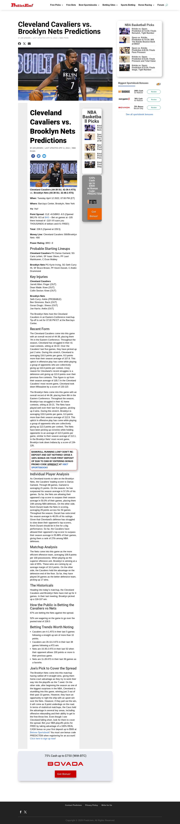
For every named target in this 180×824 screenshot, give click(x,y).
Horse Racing (145, 5)
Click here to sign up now (42, 738)
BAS (47, 217)
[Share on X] (24, 43)
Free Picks (55, 5)
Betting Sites (109, 5)
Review (154, 92)
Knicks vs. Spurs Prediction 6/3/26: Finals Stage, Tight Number (143, 67)
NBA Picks (64, 38)
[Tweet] (39, 156)
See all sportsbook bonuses (139, 114)
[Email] (44, 156)
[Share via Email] (29, 43)
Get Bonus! (94, 214)
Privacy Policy (91, 805)
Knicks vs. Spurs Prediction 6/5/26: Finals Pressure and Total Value (144, 59)
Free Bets (71, 5)
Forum (160, 5)
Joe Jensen (26, 38)
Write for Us (106, 805)
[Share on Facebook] (19, 43)
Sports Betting (128, 5)
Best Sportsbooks (88, 5)
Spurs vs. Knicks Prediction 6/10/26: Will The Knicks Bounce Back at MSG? (143, 40)
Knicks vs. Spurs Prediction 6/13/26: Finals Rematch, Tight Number (144, 31)
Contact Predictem (73, 805)
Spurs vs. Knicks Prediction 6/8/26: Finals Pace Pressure (143, 50)
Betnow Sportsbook (39, 732)
